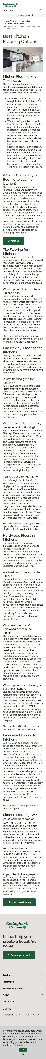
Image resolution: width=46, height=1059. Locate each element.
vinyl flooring (9, 529)
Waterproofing (15, 121)
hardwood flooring (18, 726)
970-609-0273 (9, 10)
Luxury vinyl (9, 355)
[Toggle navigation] (40, 10)
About (6, 995)
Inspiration (8, 982)
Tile (5, 257)
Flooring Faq (25, 21)
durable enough (29, 403)
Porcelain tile (10, 296)
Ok (23, 1050)
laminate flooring (18, 805)
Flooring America (9, 21)
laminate (31, 439)
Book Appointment (20, 955)
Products (7, 975)
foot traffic (22, 840)
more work (27, 670)
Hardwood (8, 543)
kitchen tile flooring (19, 336)
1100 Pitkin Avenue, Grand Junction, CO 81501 (21, 1015)
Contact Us (13, 241)
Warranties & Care (12, 988)
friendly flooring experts (20, 224)
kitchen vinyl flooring (20, 523)
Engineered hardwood (20, 596)
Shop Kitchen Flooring (19, 902)
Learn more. (19, 1045)
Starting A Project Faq (15, 24)
